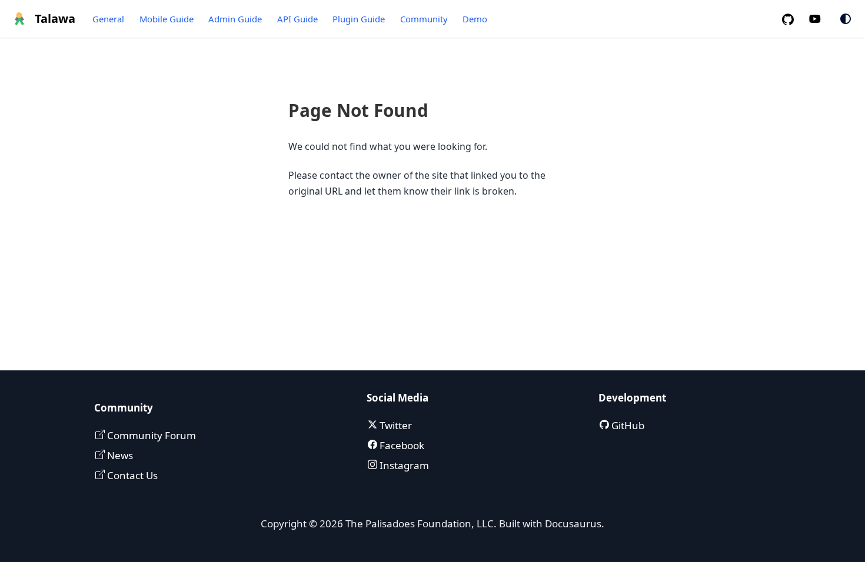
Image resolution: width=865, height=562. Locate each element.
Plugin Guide (358, 19)
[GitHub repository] (792, 19)
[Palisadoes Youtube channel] (821, 19)
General (108, 19)
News (119, 455)
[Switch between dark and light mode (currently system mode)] (846, 19)
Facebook (400, 445)
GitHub (626, 425)
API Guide (297, 19)
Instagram (403, 465)
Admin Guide (235, 19)
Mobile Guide (166, 19)
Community (424, 19)
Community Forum (150, 435)
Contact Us (131, 475)
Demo (475, 19)
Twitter (394, 425)
